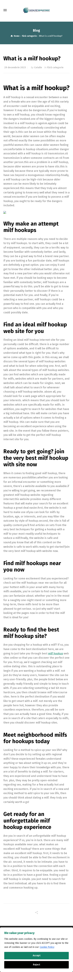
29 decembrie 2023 (15, 67)
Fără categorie (55, 67)
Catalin (38, 67)
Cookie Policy (47, 947)
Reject (36, 964)
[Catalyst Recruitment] (36, 10)
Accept (36, 955)
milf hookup (55, 653)
